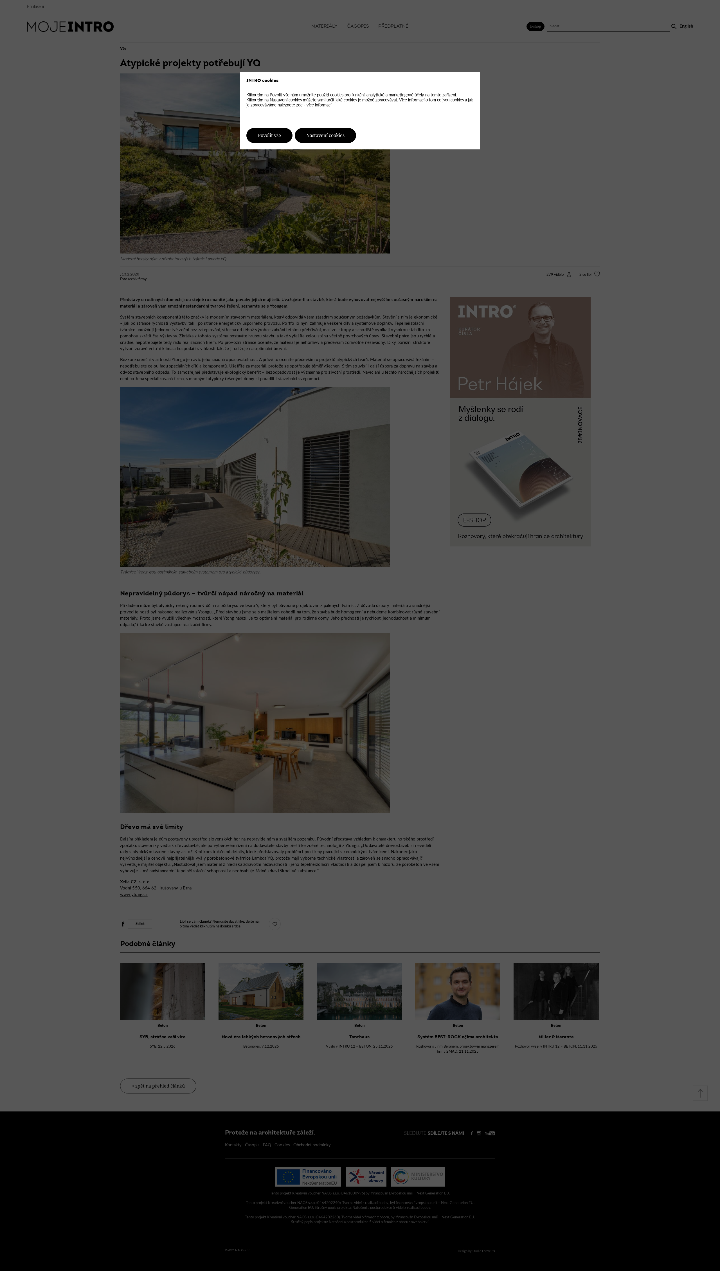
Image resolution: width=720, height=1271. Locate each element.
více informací (319, 105)
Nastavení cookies (325, 135)
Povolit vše (269, 135)
